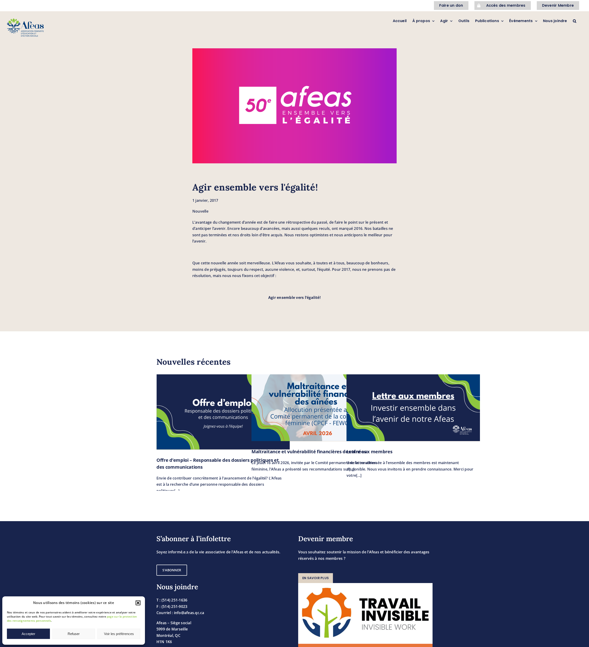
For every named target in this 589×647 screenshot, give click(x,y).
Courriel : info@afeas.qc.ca (180, 612)
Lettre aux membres (369, 451)
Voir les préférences (119, 634)
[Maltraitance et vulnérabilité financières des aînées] (318, 407)
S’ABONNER (171, 570)
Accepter (28, 634)
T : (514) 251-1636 (171, 600)
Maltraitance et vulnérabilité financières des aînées (308, 451)
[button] (138, 603)
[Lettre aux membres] (413, 407)
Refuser (74, 634)
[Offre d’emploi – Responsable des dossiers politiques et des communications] (223, 411)
